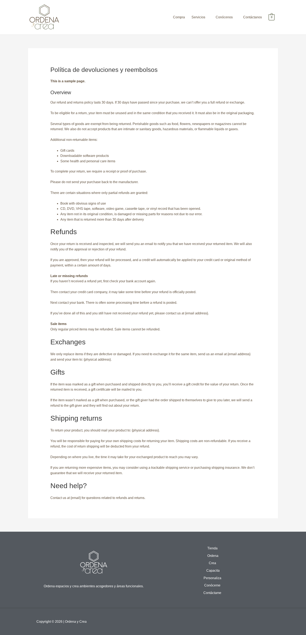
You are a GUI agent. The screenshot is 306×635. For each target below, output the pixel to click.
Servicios (198, 17)
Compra (179, 17)
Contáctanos (252, 17)
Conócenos (224, 17)
